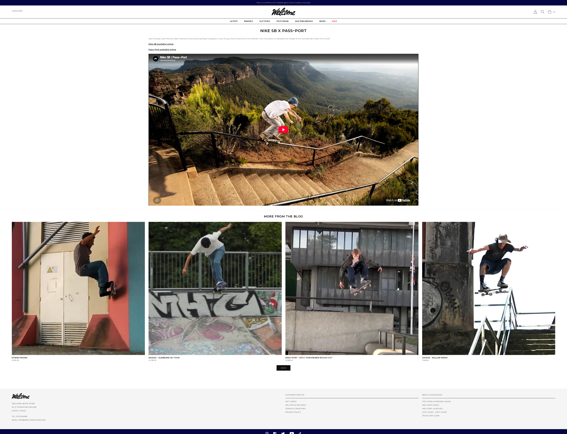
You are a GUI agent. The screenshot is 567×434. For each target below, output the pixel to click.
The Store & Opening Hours (436, 401)
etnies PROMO (20, 358)
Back (283, 368)
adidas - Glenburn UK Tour (164, 358)
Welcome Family (430, 405)
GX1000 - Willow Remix (435, 358)
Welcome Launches (432, 408)
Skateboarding (304, 21)
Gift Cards (290, 401)
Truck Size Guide (431, 416)
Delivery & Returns (295, 405)
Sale (334, 21)
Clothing (264, 21)
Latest (234, 21)
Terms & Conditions (295, 408)
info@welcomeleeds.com (31, 420)
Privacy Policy (293, 412)
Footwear (283, 21)
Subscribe (17, 11)
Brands (248, 21)
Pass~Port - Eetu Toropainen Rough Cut (309, 358)
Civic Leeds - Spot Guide (434, 412)
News (322, 21)
